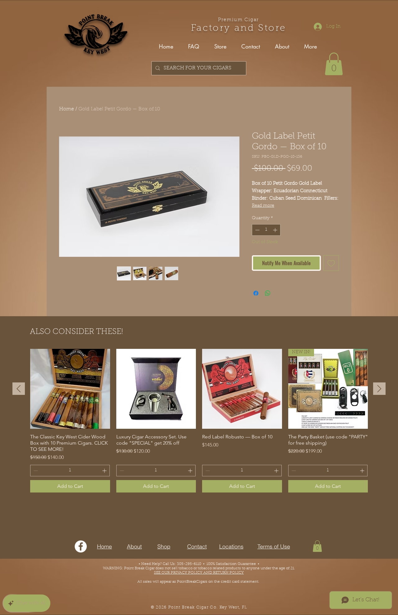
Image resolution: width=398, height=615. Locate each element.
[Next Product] (379, 388)
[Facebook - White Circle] (81, 546)
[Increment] (276, 229)
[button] (333, 64)
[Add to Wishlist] (331, 263)
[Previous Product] (18, 388)
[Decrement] (257, 229)
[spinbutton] (266, 229)
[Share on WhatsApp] (267, 293)
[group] (199, 421)
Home (66, 109)
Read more (263, 206)
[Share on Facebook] (256, 293)
